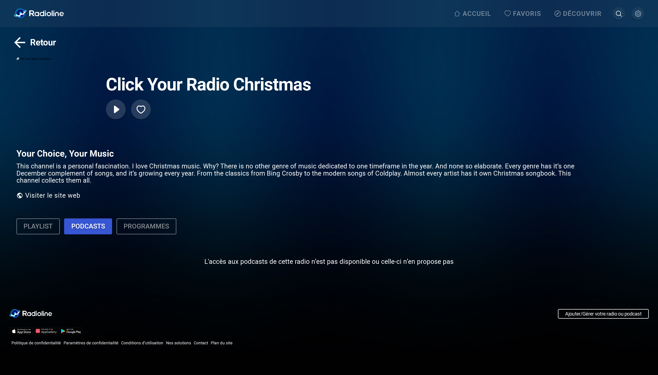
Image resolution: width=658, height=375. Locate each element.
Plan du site (222, 343)
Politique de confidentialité (36, 343)
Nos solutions (178, 343)
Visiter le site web (52, 195)
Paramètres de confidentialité (91, 343)
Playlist (38, 226)
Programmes (146, 226)
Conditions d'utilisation (142, 343)
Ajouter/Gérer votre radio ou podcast (603, 314)
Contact (201, 343)
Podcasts (88, 226)
